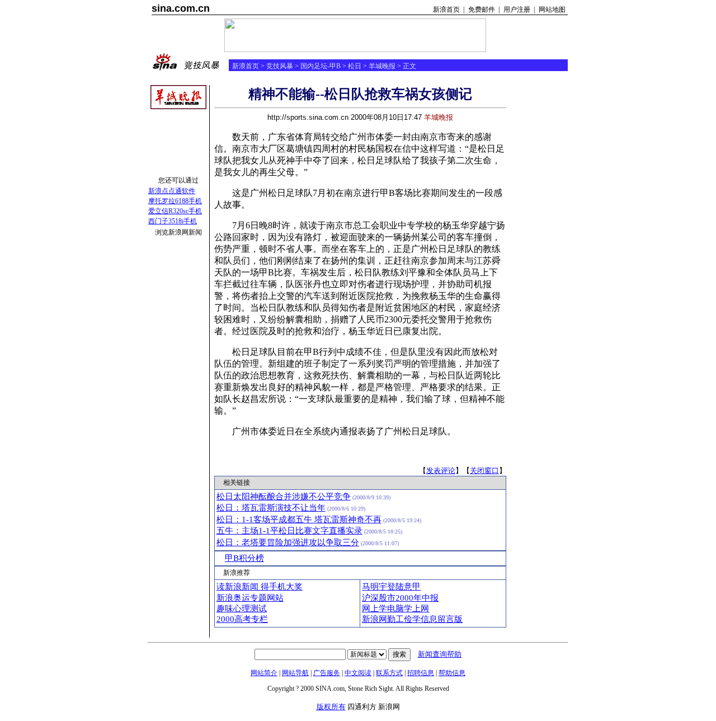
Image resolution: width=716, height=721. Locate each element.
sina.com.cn (181, 8)
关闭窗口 (484, 470)
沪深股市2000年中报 (400, 597)
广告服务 (326, 673)
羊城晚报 (382, 66)
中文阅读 (358, 673)
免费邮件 (481, 9)
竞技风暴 (279, 66)
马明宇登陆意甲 (391, 586)
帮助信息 (452, 673)
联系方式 (389, 673)
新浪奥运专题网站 (250, 597)
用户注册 (516, 9)
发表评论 (440, 470)
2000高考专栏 (242, 619)
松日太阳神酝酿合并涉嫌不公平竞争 (283, 496)
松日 (354, 66)
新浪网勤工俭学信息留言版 (412, 619)
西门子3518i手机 (172, 221)
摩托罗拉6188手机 (175, 201)
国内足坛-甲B (320, 66)
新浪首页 (446, 9)
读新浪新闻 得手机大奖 (259, 586)
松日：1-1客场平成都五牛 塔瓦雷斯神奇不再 (298, 519)
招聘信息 (420, 673)
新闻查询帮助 (439, 654)
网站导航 (295, 673)
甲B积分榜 (244, 558)
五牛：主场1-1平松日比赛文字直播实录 (289, 530)
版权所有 (331, 707)
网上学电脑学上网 (395, 608)
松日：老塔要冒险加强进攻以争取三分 (287, 542)
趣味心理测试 (241, 608)
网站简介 (264, 673)
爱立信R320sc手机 (175, 211)
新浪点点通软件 (171, 191)
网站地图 (552, 9)
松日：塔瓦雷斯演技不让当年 (271, 507)
